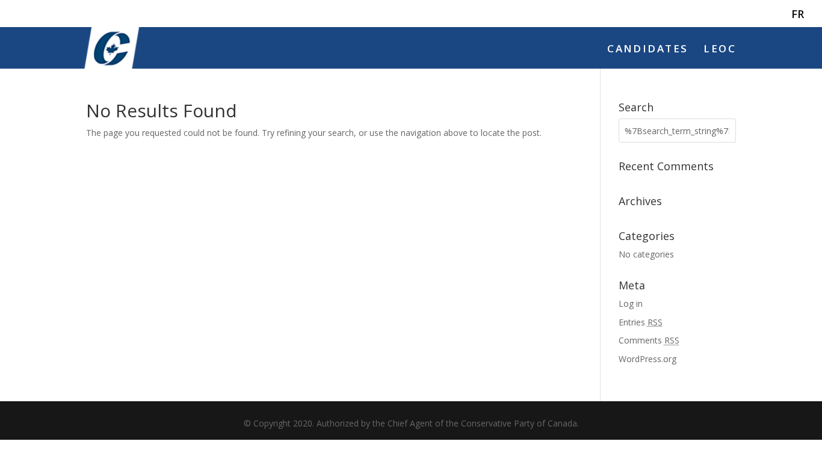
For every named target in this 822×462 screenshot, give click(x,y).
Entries (641, 322)
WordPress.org (647, 359)
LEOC (719, 50)
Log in (631, 303)
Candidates (647, 50)
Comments (649, 340)
